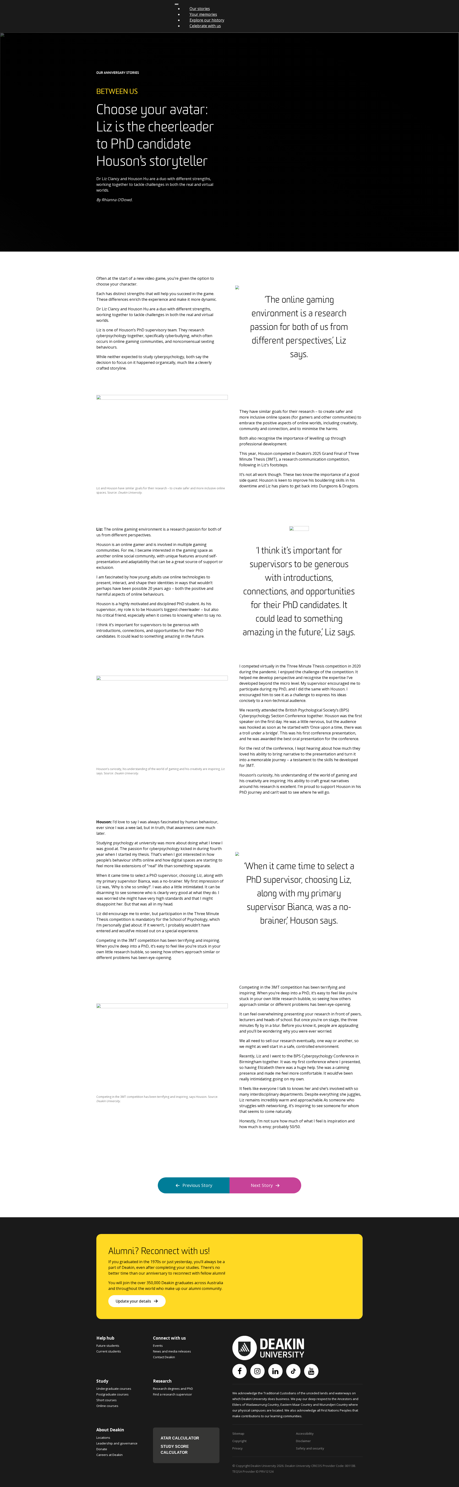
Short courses (106, 1400)
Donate (101, 1449)
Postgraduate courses (112, 1394)
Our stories (200, 8)
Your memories (203, 14)
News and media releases (172, 1351)
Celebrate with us (205, 25)
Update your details (133, 1301)
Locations (103, 1437)
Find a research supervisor (172, 1394)
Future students (107, 1345)
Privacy (237, 1448)
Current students (108, 1351)
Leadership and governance (116, 1443)
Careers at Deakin (109, 1455)
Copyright (239, 1441)
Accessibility (305, 1433)
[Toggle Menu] (177, 4)
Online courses (107, 1406)
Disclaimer (303, 1441)
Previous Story (197, 1185)
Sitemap (238, 1433)
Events (158, 1345)
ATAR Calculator (180, 1438)
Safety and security (310, 1448)
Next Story (262, 1185)
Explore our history (207, 20)
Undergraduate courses (113, 1388)
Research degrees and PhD (173, 1388)
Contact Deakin (164, 1357)
